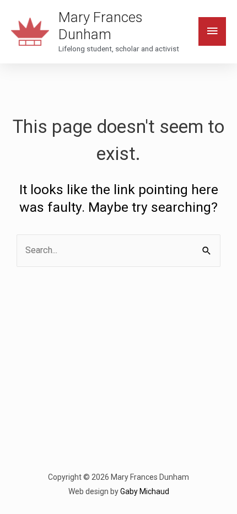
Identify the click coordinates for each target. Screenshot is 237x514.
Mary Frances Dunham (100, 25)
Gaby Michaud (144, 491)
